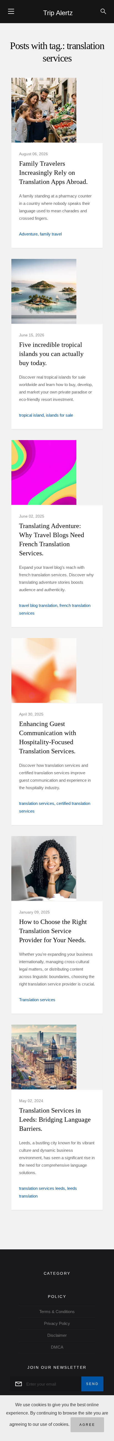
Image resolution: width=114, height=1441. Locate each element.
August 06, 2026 (33, 154)
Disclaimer (57, 1335)
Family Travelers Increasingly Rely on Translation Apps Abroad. (53, 172)
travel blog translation (38, 605)
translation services (36, 803)
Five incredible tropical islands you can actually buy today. (51, 353)
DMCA (57, 1347)
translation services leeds (42, 1188)
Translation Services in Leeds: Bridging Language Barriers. (55, 1119)
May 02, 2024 (31, 1101)
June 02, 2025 (31, 516)
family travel (51, 234)
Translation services (37, 999)
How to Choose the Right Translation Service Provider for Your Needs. (53, 931)
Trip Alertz (58, 13)
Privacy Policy (57, 1323)
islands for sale (59, 415)
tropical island (31, 415)
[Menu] (11, 11)
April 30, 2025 (31, 714)
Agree (87, 1425)
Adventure (28, 234)
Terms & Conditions (57, 1311)
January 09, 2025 (34, 912)
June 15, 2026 (31, 335)
